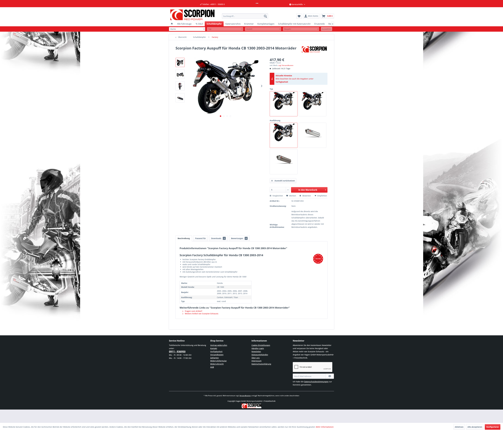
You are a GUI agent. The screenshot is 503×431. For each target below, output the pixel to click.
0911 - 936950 (177, 351)
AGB (212, 367)
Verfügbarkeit (282, 82)
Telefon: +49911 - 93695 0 (213, 4)
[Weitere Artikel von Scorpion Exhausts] (314, 50)
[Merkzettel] (299, 16)
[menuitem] (245, 16)
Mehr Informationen (325, 427)
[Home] (172, 23)
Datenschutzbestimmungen (316, 381)
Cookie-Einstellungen (261, 345)
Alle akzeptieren (475, 427)
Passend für (200, 238)
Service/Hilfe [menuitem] (297, 4)
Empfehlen (322, 195)
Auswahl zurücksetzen (285, 180)
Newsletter (256, 351)
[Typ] (225, 29)
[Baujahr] (301, 29)
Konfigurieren (492, 427)
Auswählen (326, 29)
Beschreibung (184, 238)
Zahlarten (214, 358)
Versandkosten (216, 354)
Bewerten (306, 195)
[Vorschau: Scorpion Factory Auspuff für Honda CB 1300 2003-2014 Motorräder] (180, 62)
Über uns (256, 358)
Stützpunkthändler (260, 354)
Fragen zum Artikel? (193, 311)
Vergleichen (277, 195)
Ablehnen (459, 427)
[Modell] (263, 29)
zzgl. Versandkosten (285, 65)
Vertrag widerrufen (218, 345)
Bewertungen (239, 238)
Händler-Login (258, 348)
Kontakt (213, 348)
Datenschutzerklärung (261, 364)
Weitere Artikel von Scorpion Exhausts (201, 313)
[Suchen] (265, 16)
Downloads (218, 238)
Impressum (256, 361)
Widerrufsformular (218, 361)
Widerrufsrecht (217, 364)
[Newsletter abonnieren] (330, 376)
